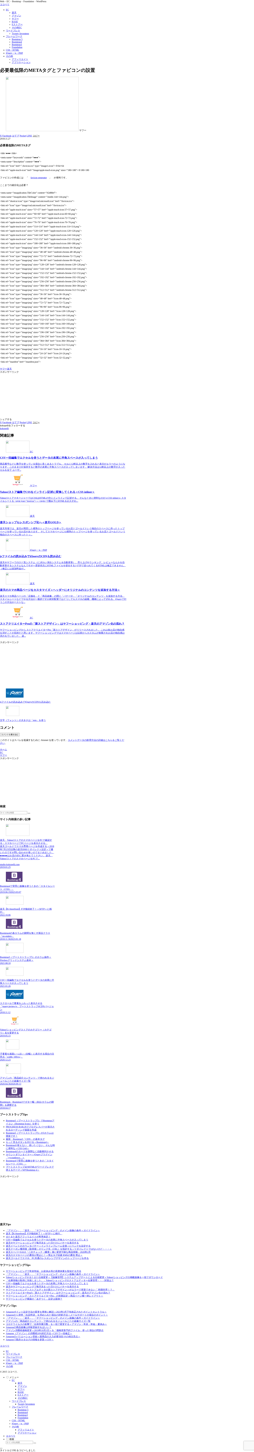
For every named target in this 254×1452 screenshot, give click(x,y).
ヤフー (3, 369)
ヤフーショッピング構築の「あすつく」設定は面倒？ (34, 1299)
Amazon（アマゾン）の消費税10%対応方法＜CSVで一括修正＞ (39, 1333)
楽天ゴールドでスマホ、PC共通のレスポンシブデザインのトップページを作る (47, 1258)
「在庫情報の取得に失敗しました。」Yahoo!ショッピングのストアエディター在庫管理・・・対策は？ (60, 1280)
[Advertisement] (63, 394)
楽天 (9, 369)
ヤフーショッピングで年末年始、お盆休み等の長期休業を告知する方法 (43, 1271)
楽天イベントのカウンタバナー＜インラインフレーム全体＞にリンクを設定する (48, 1246)
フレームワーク (14, 1357)
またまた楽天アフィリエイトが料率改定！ (28, 1236)
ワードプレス (13, 1354)
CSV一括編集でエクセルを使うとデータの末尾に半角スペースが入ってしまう (47, 1239)
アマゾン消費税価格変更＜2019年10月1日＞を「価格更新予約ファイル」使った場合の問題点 (54, 1330)
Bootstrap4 (23, 1412)
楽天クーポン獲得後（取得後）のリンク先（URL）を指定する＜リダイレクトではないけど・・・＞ (59, 1249)
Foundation (23, 1417)
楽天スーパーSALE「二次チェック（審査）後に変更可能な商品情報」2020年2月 (48, 1252)
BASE (21, 1392)
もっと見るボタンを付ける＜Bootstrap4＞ (27, 1142)
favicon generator (39, 177)
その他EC (23, 1398)
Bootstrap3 (23, 1415)
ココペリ (10, 1436)
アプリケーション (27, 1433)
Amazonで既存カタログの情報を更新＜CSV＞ (30, 1339)
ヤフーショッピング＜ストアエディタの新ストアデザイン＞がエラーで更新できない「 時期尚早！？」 (60, 1289)
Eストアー (23, 1395)
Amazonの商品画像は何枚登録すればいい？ (28, 1327)
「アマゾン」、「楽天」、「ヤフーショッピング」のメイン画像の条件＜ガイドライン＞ (53, 1230)
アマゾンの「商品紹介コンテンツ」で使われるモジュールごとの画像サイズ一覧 (48, 1321)
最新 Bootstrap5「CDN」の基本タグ (25, 1139)
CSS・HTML (12, 1360)
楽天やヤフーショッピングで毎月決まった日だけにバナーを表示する (42, 1243)
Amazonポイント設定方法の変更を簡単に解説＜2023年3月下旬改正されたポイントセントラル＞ (56, 1312)
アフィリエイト (26, 1430)
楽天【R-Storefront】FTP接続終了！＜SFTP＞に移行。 (34, 1233)
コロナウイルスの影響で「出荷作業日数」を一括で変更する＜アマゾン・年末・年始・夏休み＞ (56, 1324)
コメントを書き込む (9, 734)
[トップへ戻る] (1, 1448)
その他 (9, 1366)
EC (7, 1351)
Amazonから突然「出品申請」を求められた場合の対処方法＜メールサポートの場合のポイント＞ (57, 1315)
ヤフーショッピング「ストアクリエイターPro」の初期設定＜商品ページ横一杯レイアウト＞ (54, 1296)
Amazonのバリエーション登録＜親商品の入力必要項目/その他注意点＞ (43, 1336)
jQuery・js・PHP (14, 1363)
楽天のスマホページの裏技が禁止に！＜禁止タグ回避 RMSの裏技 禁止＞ (44, 1255)
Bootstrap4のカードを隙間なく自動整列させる (30, 1151)
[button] (36, 136)
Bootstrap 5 (23, 1410)
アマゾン (22, 1386)
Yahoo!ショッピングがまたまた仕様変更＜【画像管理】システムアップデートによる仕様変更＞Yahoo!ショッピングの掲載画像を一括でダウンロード (84, 1277)
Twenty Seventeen (26, 1404)
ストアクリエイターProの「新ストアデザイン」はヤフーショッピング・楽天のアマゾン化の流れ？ (58, 1292)
